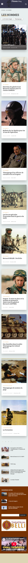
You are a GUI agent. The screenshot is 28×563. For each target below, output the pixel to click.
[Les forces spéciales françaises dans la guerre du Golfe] (14, 197)
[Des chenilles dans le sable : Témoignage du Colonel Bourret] (14, 326)
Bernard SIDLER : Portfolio (12, 258)
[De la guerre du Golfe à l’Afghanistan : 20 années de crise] (5, 449)
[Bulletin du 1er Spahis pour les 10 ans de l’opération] (14, 113)
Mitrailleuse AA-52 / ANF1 (17, 456)
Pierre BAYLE (5, 307)
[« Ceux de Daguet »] (14, 37)
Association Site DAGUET (8, 393)
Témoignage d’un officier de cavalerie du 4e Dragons (13, 173)
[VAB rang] (5, 464)
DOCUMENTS (6, 128)
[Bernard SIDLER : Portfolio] (14, 241)
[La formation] (14, 412)
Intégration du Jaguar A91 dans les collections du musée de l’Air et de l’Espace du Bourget (17, 471)
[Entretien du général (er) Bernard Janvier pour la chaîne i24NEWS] (14, 69)
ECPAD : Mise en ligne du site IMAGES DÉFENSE (15, 507)
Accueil (3, 10)
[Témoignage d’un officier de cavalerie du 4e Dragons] (14, 155)
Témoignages (18, 19)
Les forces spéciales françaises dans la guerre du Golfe (13, 216)
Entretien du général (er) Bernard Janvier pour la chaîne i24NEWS (12, 88)
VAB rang (13, 464)
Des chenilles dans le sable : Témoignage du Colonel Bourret (13, 346)
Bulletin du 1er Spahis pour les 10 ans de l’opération (14, 131)
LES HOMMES (6, 42)
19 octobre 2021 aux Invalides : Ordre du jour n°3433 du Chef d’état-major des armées (17, 494)
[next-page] (11, 441)
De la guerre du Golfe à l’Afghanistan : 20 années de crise (17, 449)
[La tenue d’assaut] (5, 480)
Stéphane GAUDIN (6, 93)
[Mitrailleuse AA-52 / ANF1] (5, 456)
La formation (8, 430)
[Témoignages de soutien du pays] (14, 370)
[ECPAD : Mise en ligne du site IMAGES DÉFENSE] (4, 507)
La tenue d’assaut (14, 479)
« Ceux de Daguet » (13, 501)
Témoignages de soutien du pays (12, 389)
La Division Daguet (7, 19)
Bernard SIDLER (6, 261)
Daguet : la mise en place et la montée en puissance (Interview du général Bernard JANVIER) (13, 301)
